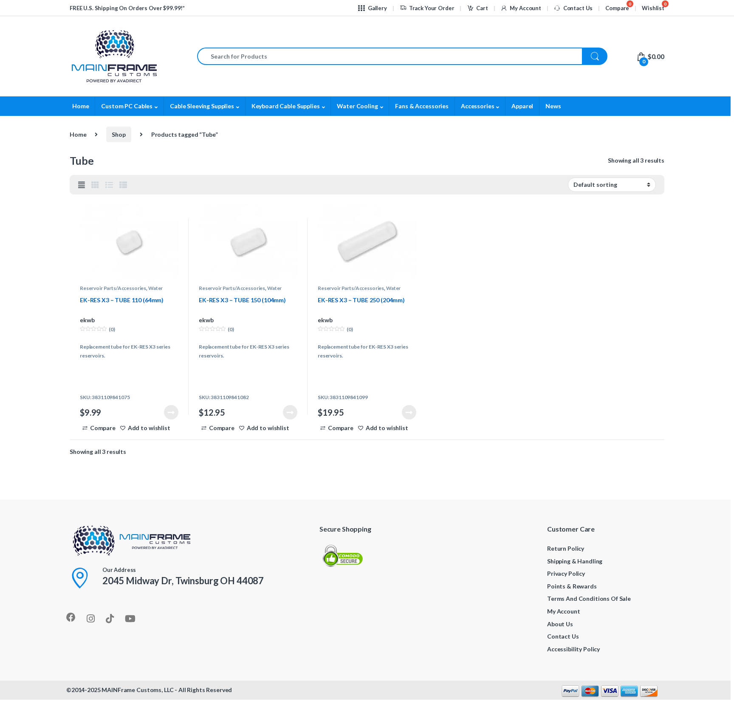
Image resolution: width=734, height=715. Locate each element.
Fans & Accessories (421, 106)
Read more (171, 412)
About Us (560, 624)
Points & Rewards (572, 586)
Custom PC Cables (126, 106)
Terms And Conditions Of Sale (589, 598)
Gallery (377, 8)
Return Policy (565, 548)
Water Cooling (357, 106)
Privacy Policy (566, 573)
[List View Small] (123, 184)
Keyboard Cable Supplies (285, 106)
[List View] (109, 184)
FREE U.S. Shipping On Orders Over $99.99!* (127, 8)
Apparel (522, 106)
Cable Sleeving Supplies (202, 106)
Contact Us (578, 8)
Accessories (477, 106)
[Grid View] (95, 184)
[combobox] (389, 56)
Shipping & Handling (574, 561)
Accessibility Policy (573, 649)
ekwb (87, 320)
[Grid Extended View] (81, 184)
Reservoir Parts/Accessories (113, 288)
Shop (118, 134)
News (553, 106)
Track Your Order (432, 8)
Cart (482, 8)
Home (80, 106)
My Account (525, 8)
